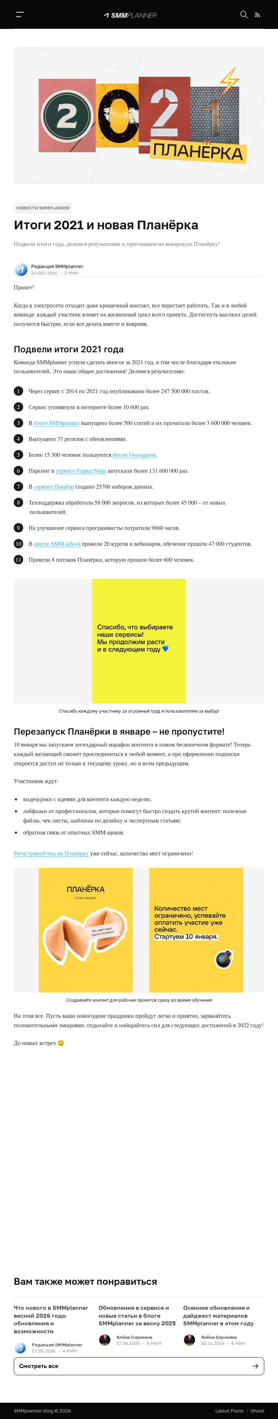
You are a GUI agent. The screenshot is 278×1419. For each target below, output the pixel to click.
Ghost (257, 1411)
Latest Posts (229, 1411)
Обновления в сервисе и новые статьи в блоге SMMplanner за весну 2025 (137, 1315)
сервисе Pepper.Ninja (81, 470)
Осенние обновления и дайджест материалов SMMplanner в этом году (218, 1315)
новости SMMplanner (43, 208)
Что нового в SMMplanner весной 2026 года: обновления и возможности (51, 1319)
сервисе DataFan (54, 486)
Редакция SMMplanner (57, 266)
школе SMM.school (57, 543)
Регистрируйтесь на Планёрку (51, 853)
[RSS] (257, 15)
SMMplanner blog (33, 1411)
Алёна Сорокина (134, 1337)
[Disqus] (139, 1172)
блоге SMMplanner (57, 422)
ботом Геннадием (134, 454)
